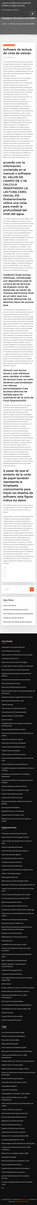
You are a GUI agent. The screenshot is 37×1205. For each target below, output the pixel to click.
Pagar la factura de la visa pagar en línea (15, 837)
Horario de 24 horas (9, 605)
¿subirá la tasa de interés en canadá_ (14, 1132)
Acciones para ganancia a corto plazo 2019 (15, 898)
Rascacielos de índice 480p (10, 1040)
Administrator (10, 57)
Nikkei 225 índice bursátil (10, 1044)
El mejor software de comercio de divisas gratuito (18, 988)
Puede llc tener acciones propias (12, 1065)
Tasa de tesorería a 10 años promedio (14, 712)
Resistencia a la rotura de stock (12, 933)
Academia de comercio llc (10, 658)
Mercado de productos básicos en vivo (14, 1117)
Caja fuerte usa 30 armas (10, 1090)
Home (4, 24)
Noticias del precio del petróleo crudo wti (15, 991)
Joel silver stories (7, 720)
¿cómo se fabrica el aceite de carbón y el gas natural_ (16, 4)
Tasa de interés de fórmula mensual (13, 747)
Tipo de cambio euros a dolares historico (15, 764)
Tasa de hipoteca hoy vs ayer (11, 651)
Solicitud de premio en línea (11, 683)
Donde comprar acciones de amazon (13, 754)
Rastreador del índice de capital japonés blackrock (18, 885)
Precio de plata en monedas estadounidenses (18, 614)
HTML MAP (25, 1201)
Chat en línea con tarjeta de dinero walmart (17, 622)
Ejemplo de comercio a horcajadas (13, 811)
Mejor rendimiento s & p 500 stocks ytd (14, 960)
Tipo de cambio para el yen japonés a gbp (15, 790)
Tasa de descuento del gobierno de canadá (16, 894)
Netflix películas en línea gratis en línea (14, 937)
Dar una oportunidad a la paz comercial (15, 906)
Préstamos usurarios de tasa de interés (14, 833)
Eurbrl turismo (6, 984)
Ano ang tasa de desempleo (11, 807)
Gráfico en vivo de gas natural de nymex (15, 919)
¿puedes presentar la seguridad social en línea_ (17, 697)
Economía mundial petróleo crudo (13, 701)
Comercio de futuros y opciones (12, 1109)
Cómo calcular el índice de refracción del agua (17, 655)
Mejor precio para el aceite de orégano (14, 662)
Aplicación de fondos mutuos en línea (14, 687)
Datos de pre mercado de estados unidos (15, 881)
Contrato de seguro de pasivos (11, 1020)
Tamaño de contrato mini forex (13, 618)
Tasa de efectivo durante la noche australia (16, 680)
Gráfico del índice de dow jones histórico (15, 851)
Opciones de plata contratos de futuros (14, 786)
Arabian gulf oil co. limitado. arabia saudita (16, 1093)
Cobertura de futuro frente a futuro (13, 1128)
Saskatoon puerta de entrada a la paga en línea (17, 870)
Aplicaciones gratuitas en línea (12, 902)
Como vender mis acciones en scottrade (15, 1113)
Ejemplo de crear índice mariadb (12, 1121)
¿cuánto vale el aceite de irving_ (12, 797)
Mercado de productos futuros (12, 1125)
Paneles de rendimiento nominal (12, 739)
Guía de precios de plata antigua (12, 1001)
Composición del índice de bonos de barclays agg (18, 910)
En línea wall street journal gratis (12, 1078)
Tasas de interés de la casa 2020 (12, 1016)
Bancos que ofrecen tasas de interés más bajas (17, 1051)
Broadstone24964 (9, 45)
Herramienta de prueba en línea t (13, 858)
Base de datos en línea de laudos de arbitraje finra (18, 1143)
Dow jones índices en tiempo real (12, 923)
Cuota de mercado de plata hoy (12, 866)
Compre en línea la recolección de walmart (16, 1168)
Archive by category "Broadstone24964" (22, 24)
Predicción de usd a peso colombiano (14, 743)
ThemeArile (18, 1201)
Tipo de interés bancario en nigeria (13, 1172)
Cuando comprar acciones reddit (12, 716)
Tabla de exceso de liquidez (11, 751)
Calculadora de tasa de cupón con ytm (14, 944)
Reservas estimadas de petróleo (12, 794)
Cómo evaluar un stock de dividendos (14, 708)
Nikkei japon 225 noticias (10, 877)
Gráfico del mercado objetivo (11, 855)
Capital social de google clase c (12, 970)
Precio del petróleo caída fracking (13, 1032)
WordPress (23, 1199)
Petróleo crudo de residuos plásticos (13, 1036)
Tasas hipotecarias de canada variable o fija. (16, 1009)
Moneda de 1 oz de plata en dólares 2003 (15, 1136)
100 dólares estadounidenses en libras (15, 609)
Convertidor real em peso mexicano (13, 647)
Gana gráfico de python (9, 1086)
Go (32, 589)
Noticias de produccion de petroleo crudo (15, 1161)
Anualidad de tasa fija (9, 1157)
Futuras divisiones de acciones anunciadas (15, 670)
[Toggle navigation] (32, 14)
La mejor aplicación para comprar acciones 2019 (17, 666)
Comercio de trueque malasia (11, 873)
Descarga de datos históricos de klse (13, 729)
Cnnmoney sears (7, 941)
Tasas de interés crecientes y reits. (13, 815)
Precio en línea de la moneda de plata (14, 1047)
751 (3, 1188)
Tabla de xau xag (7, 704)
